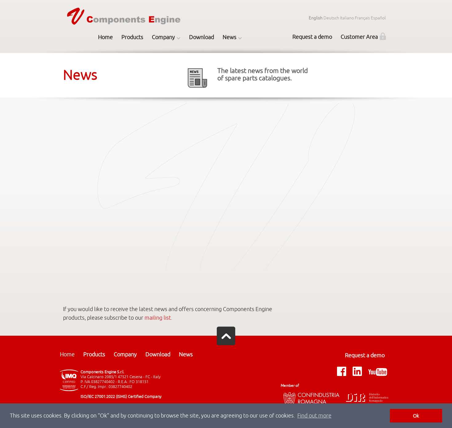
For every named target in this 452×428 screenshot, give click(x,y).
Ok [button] (416, 416)
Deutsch (331, 18)
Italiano (347, 18)
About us (163, 52)
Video (163, 94)
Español (378, 18)
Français (362, 18)
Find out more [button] (314, 415)
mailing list (158, 317)
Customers (163, 80)
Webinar (233, 66)
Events (233, 80)
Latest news (234, 52)
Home (105, 37)
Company (163, 37)
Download (201, 37)
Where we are (163, 66)
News (229, 37)
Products (132, 37)
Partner (163, 108)
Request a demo (312, 37)
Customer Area (359, 37)
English (316, 18)
